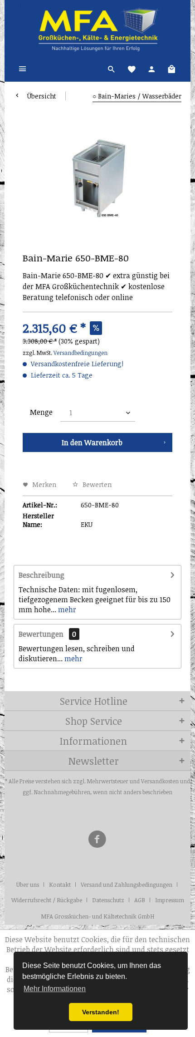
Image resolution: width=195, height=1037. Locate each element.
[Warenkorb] (171, 68)
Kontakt (60, 884)
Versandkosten (160, 781)
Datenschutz (108, 900)
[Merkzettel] (131, 68)
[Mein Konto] (151, 68)
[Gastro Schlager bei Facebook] (97, 840)
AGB (139, 900)
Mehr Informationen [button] (55, 989)
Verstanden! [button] (100, 1012)
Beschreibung (41, 575)
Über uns (27, 884)
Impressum (169, 900)
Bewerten (96, 484)
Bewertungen (41, 634)
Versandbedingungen (80, 352)
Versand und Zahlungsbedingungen (126, 884)
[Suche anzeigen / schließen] (111, 68)
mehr (66, 609)
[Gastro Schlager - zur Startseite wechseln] (97, 27)
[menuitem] (23, 68)
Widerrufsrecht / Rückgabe (46, 900)
